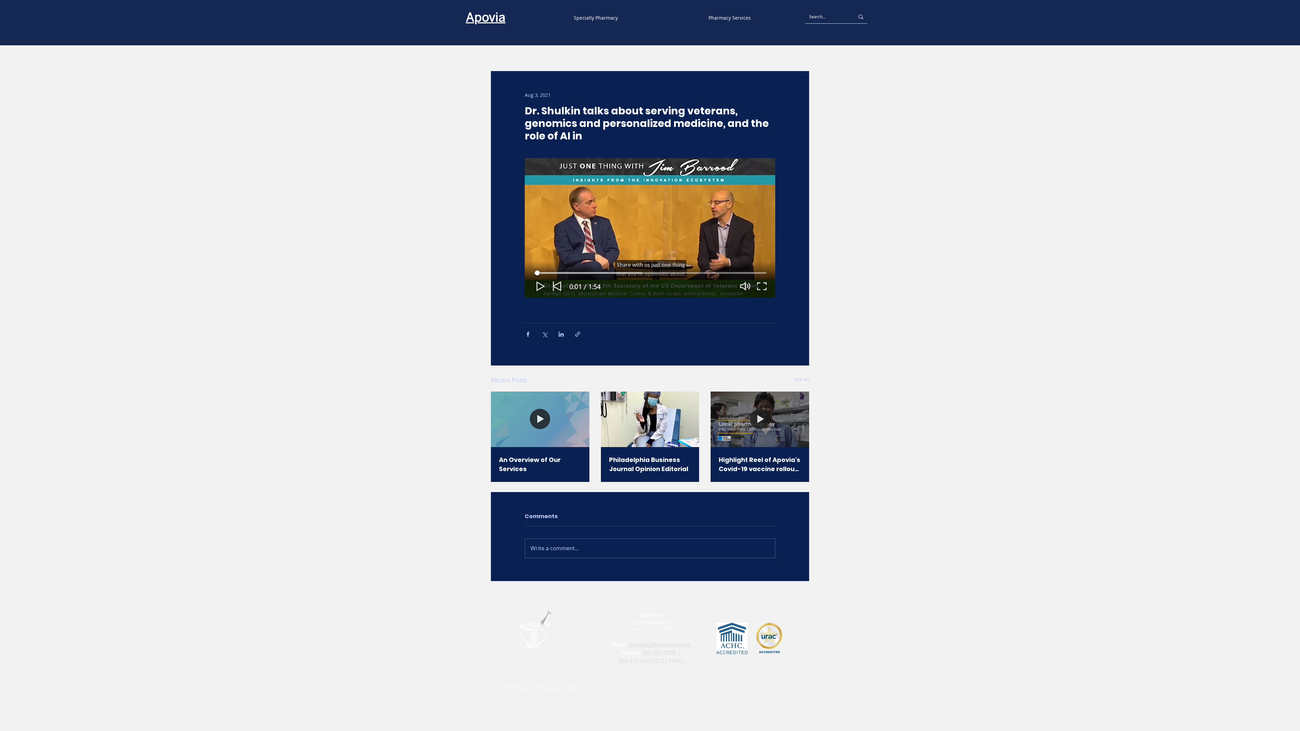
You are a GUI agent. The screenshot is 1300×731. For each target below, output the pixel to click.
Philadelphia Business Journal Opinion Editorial (648, 464)
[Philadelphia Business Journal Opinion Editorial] (650, 419)
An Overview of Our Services (530, 464)
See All (801, 379)
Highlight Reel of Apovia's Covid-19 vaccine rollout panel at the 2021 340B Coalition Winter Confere (759, 464)
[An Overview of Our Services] (540, 419)
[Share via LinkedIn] (561, 334)
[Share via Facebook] (528, 334)
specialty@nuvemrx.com (659, 644)
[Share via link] (578, 334)
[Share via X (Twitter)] (544, 334)
